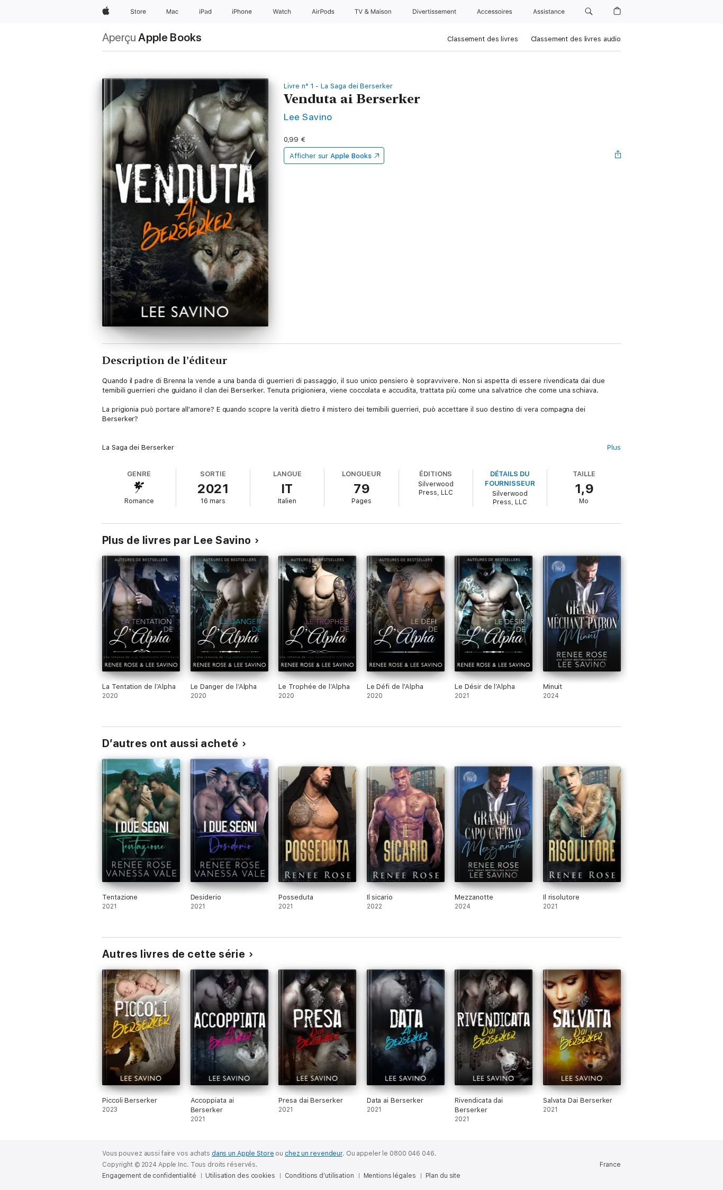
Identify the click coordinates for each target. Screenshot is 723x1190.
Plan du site (443, 1175)
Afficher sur (330, 156)
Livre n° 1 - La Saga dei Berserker (338, 86)
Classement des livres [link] (482, 39)
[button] (589, 11)
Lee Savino (308, 116)
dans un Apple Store (243, 1153)
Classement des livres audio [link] (576, 39)
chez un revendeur (313, 1153)
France (610, 1164)
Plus (614, 447)
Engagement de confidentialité (149, 1175)
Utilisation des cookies (240, 1175)
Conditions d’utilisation (319, 1175)
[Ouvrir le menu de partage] (618, 155)
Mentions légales (390, 1175)
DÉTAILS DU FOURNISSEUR (510, 478)
